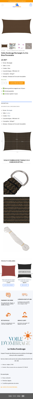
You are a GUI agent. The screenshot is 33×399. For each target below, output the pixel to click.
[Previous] (3, 26)
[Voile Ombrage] (17, 5)
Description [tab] (4, 103)
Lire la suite (24, 285)
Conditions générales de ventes (10, 383)
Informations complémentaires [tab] (10, 106)
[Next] (29, 26)
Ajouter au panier (16, 83)
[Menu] (2, 5)
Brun (9, 115)
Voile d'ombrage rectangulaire (16, 50)
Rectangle (9, 110)
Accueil (3, 50)
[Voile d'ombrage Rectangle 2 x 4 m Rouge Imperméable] (8, 270)
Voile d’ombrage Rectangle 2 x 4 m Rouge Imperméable (8, 280)
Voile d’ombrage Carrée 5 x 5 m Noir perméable (24, 280)
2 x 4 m (8, 113)
